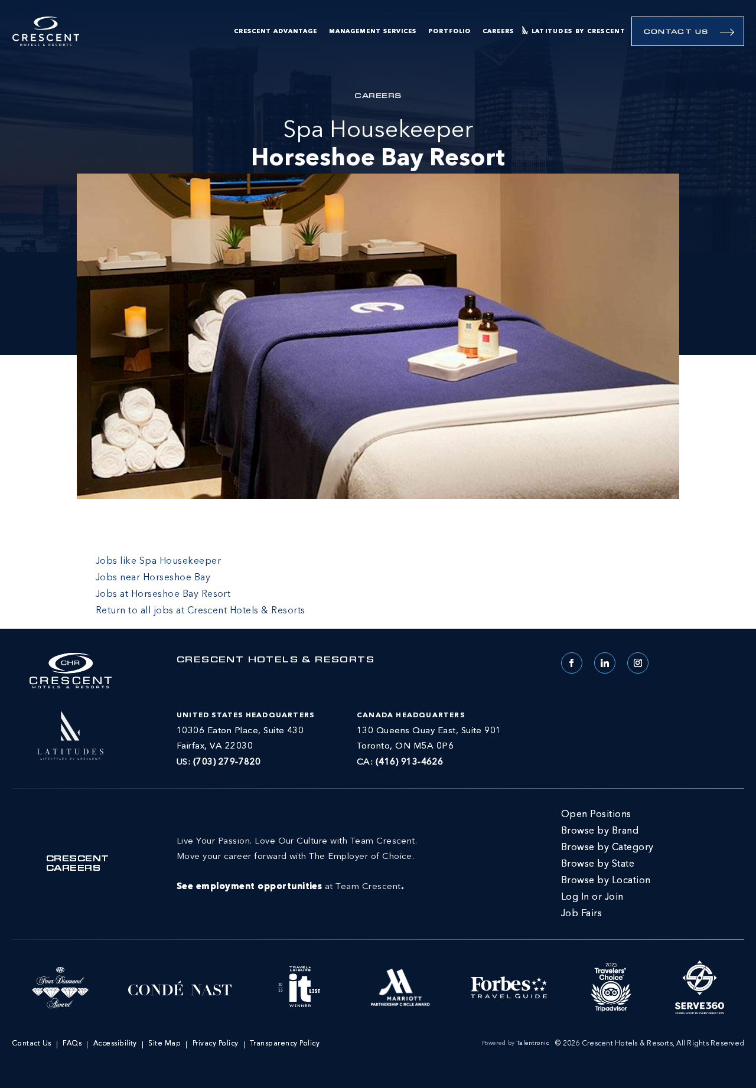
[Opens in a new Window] (70, 734)
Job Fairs (581, 914)
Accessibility (115, 1043)
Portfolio (449, 31)
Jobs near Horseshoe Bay (153, 578)
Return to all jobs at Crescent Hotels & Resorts (200, 611)
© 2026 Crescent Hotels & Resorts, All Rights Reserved (649, 1043)
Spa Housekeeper (378, 145)
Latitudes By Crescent (578, 31)
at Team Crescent (297, 864)
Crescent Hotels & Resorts (275, 660)
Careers (498, 31)
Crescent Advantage (275, 31)
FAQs (72, 1043)
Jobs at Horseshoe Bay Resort (163, 594)
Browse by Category (607, 847)
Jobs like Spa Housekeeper (158, 561)
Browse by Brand (599, 831)
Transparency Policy (285, 1043)
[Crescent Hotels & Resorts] (46, 31)
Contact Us (676, 32)
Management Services (372, 31)
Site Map (164, 1043)
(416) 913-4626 (410, 762)
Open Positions (596, 814)
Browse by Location (606, 881)
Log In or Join (592, 897)
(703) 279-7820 (227, 762)
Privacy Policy (216, 1043)
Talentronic (533, 1043)
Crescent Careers (77, 864)
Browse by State (597, 864)
